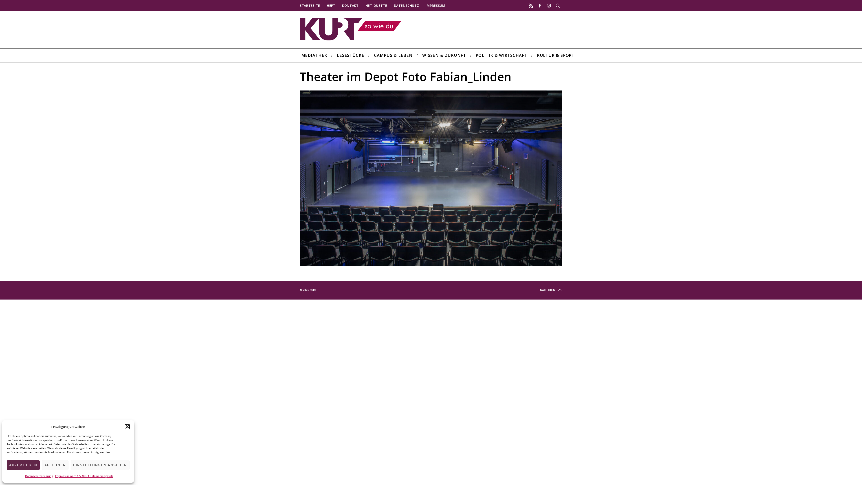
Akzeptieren (23, 465)
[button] (127, 426)
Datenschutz (406, 5)
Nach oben (547, 290)
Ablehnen (55, 465)
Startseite (310, 5)
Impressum (435, 5)
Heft (331, 5)
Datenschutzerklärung (39, 476)
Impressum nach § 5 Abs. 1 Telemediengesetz (84, 476)
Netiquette (376, 5)
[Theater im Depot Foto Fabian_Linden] (431, 264)
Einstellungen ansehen (100, 465)
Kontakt (350, 5)
